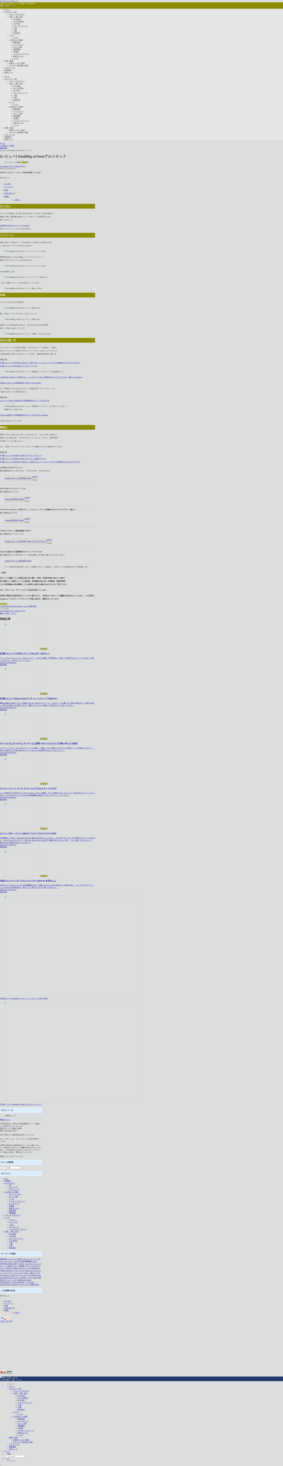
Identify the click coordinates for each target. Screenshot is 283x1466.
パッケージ (8, 187)
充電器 (20, 1428)
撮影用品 (3, 604)
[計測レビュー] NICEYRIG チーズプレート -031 (18, 366)
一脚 (19, 1405)
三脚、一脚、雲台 (20, 1393)
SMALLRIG (13, 606)
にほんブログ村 (6, 1321)
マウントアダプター (21, 1391)
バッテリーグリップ (26, 1430)
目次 (2, 178)
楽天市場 (22, 478)
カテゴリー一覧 (15, 1389)
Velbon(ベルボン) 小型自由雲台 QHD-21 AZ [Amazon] (20, 383)
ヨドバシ (14, 478)
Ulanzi (20, 606)
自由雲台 (21, 1410)
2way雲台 (21, 1396)
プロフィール (14, 1444)
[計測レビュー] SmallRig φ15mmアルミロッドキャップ (21, 455)
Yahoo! (29, 478)
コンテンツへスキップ (9, 1)
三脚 (19, 1407)
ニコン (20, 1414)
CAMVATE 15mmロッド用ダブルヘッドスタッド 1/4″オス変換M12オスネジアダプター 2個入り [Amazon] (41, 377)
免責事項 (12, 1447)
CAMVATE (4, 606)
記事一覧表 (13, 1437)
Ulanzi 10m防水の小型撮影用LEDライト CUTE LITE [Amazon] (24, 415)
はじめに (7, 184)
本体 (6, 190)
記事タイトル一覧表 (21, 1440)
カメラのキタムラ (39, 541)
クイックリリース (25, 1403)
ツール (20, 1435)
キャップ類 (22, 1424)
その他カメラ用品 (20, 1417)
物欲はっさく (5, 1120)
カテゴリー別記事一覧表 (23, 1442)
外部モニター (23, 1433)
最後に (7, 196)
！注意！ (16, 200)
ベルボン (25, 606)
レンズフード (23, 1421)
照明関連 (21, 1426)
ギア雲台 (21, 1400)
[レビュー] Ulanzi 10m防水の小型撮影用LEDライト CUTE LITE (24, 401)
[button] (22, 1168)
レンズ (16, 1412)
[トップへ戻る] (1, 1465)
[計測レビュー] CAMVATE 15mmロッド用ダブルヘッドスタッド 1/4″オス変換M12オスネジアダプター (40, 363)
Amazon (8, 478)
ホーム (11, 1386)
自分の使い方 (9, 193)
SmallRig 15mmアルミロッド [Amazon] (15, 225)
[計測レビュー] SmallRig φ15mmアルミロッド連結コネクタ (23, 459)
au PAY (34, 477)
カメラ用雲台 (23, 1398)
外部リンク (13, 1449)
